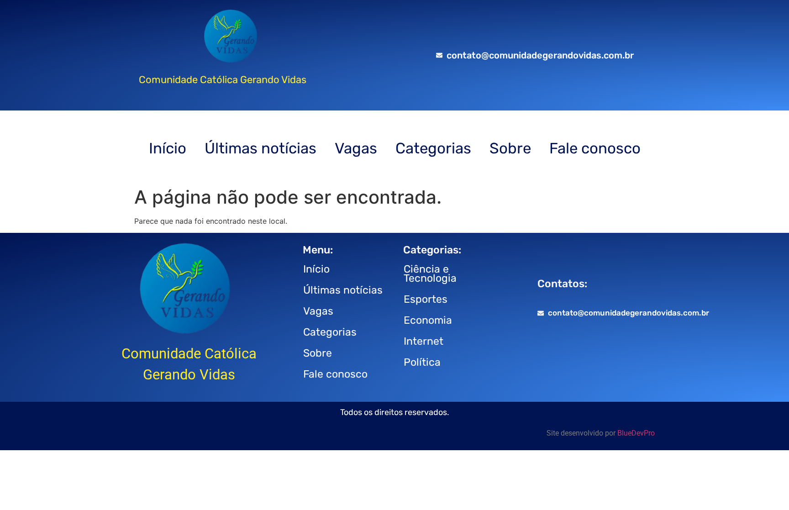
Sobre (510, 148)
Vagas (356, 148)
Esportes (425, 299)
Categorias (433, 148)
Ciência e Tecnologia (430, 273)
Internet (423, 341)
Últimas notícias (260, 148)
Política (422, 362)
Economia (428, 320)
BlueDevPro (636, 433)
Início (167, 148)
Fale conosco (595, 148)
